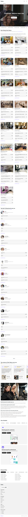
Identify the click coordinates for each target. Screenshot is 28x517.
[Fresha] (2, 1)
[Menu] (26, 1)
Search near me (14, 17)
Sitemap (2, 494)
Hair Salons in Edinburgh (17, 475)
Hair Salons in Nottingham (4, 478)
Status (1, 502)
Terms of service (3, 506)
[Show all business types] (26, 423)
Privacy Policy (2, 505)
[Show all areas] (26, 27)
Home (1, 3)
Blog (1, 493)
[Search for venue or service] (24, 1)
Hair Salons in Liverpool (17, 477)
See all (14, 358)
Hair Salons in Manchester (4, 475)
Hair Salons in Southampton (18, 476)
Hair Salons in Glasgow (3, 476)
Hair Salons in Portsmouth (18, 478)
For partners (2, 497)
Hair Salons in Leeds (3, 477)
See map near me (20, 31)
